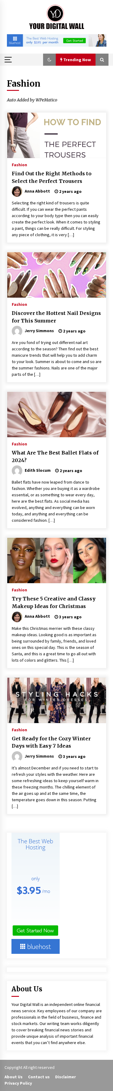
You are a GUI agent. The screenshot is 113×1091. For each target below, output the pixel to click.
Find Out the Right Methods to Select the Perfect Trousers (52, 177)
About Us (14, 1076)
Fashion (19, 164)
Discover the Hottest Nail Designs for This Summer (56, 317)
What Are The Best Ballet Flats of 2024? (55, 456)
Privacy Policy (18, 1083)
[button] (49, 60)
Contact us (39, 1076)
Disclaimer (65, 1076)
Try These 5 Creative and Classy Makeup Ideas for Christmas (54, 602)
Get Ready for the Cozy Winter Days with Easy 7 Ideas (51, 742)
